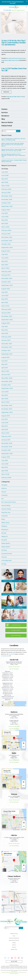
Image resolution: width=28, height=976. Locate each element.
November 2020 (6, 381)
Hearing (14, 947)
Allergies (4, 485)
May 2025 (4, 220)
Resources (5, 116)
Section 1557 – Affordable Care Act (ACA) (19, 972)
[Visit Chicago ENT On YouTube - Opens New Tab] (12, 958)
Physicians (4, 529)
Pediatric (4, 526)
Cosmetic (4, 495)
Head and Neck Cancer (14, 940)
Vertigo (3, 564)
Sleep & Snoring (14, 933)
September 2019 (7, 412)
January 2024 (6, 275)
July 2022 (4, 326)
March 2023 (5, 306)
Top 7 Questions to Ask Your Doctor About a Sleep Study (13, 139)
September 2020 (7, 388)
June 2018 (4, 464)
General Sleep (6, 509)
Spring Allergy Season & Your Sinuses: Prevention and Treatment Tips (13, 155)
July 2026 (4, 172)
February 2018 (6, 477)
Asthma (4, 488)
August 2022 (5, 323)
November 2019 (6, 409)
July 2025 (4, 213)
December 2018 (6, 443)
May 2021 (4, 364)
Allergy (14, 942)
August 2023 (5, 288)
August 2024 (5, 251)
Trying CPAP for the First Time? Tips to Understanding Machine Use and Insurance (13, 42)
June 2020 (4, 391)
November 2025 (6, 199)
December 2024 (6, 237)
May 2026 (4, 179)
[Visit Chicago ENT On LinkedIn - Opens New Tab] (22, 958)
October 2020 (6, 385)
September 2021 (6, 354)
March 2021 (5, 371)
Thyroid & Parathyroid (14, 938)
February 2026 (6, 189)
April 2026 (4, 182)
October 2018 (5, 450)
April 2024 (4, 264)
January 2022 (5, 340)
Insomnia (20, 58)
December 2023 (6, 278)
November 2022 (6, 316)
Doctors (4, 109)
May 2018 (4, 467)
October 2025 (6, 203)
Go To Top (14, 961)
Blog (3, 119)
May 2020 (4, 395)
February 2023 (6, 309)
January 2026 (5, 192)
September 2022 (7, 319)
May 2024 (4, 261)
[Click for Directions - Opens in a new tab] (14, 703)
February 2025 (6, 230)
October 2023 (6, 282)
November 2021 (6, 347)
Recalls (3, 533)
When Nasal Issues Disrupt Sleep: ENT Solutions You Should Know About (12, 145)
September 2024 (7, 247)
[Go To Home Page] (7, 921)
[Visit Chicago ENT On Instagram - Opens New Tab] (15, 958)
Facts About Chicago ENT (14, 973)
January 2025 (5, 234)
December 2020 (6, 378)
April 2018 (4, 470)
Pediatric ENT (14, 949)
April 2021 (4, 367)
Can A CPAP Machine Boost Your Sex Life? (14, 69)
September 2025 (7, 206)
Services (4, 112)
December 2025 (6, 196)
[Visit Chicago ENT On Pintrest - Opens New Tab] (18, 958)
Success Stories (7, 122)
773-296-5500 (11, 654)
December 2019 (6, 405)
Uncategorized (6, 560)
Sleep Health (11, 60)
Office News (5, 522)
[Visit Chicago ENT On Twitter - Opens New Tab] (8, 958)
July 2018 (4, 460)
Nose (24, 58)
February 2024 (6, 271)
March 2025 (5, 227)
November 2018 (6, 446)
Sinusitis (4, 540)
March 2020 (5, 402)
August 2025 (5, 210)
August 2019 (5, 416)
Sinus (14, 935)
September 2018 (7, 453)
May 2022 (4, 330)
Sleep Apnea (4, 60)
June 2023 (4, 295)
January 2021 (5, 374)
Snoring (17, 60)
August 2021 (5, 357)
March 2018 (5, 474)
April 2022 (4, 333)
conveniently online (5, 655)
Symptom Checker (16, 630)
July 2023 (4, 292)
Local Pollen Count (16, 625)
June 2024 (5, 258)
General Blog (5, 505)
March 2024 (5, 268)
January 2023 (5, 313)
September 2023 (7, 285)
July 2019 (4, 419)
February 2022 (6, 337)
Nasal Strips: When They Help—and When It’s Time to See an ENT (13, 150)
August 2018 (5, 457)
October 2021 (5, 350)
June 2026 (4, 175)
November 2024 (6, 240)
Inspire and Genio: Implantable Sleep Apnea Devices (14, 160)
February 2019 (6, 436)
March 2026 (5, 185)
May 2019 (4, 426)
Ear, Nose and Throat (12, 58)
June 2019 (4, 422)
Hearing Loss (5, 512)
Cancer (3, 492)
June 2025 (4, 216)
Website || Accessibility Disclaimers (7, 972)
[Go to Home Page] (14, 7)
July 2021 (4, 361)
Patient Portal (6, 125)
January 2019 (5, 440)
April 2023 (4, 302)
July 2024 (4, 254)
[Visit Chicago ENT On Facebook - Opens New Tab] (5, 958)
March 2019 (5, 433)
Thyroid (4, 557)
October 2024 (6, 244)
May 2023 (4, 299)
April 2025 (4, 223)
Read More (6, 92)
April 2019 (4, 429)
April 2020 (4, 398)
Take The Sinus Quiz (16, 635)
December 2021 (6, 343)
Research (4, 536)
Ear (2, 498)
